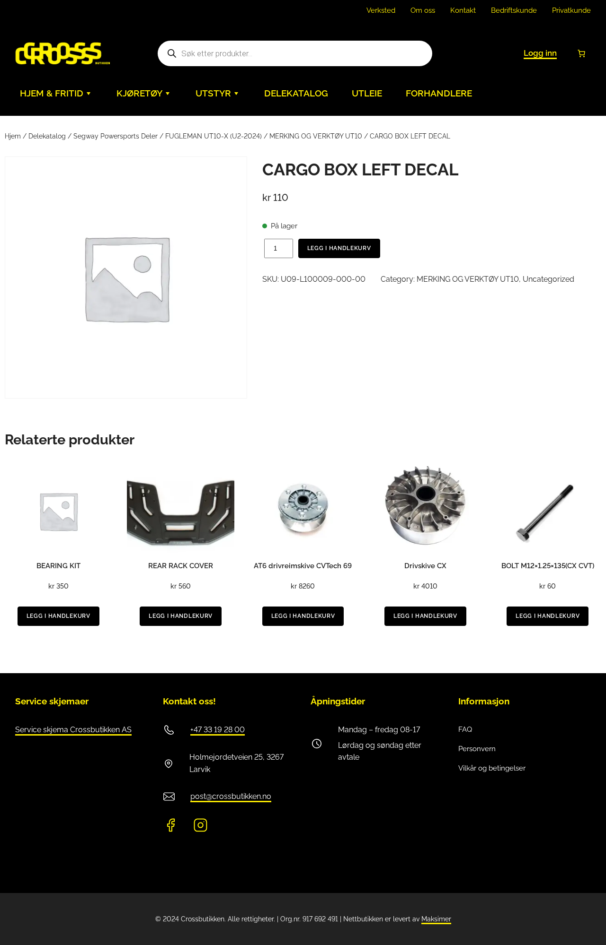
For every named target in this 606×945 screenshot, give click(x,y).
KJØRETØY (139, 93)
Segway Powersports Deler (115, 136)
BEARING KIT (58, 566)
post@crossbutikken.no (230, 796)
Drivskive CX (425, 566)
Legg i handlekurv (339, 248)
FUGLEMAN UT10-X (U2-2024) (213, 136)
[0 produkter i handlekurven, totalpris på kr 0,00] (581, 53)
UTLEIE (367, 93)
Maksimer (436, 919)
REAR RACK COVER (180, 566)
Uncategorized (548, 279)
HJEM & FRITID (51, 93)
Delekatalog (47, 136)
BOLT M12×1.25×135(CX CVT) (547, 566)
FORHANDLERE (439, 93)
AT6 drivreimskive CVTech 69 (303, 566)
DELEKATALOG (296, 93)
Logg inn (540, 53)
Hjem (13, 136)
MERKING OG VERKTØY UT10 (315, 136)
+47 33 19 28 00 (217, 729)
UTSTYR (213, 93)
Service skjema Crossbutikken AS (73, 729)
